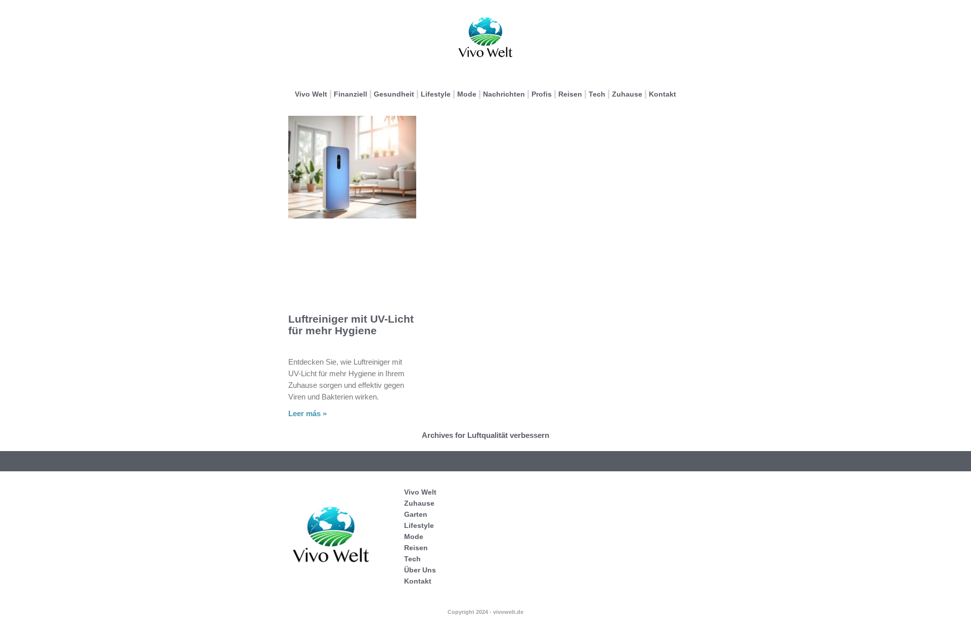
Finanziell (350, 94)
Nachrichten (504, 94)
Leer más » (307, 413)
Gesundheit (394, 94)
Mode (466, 94)
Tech (597, 94)
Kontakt (662, 94)
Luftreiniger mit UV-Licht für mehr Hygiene (351, 324)
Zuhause (627, 94)
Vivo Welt (311, 94)
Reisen (570, 94)
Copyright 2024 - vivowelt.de (485, 612)
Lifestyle (436, 94)
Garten (415, 514)
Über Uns (420, 570)
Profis (542, 94)
